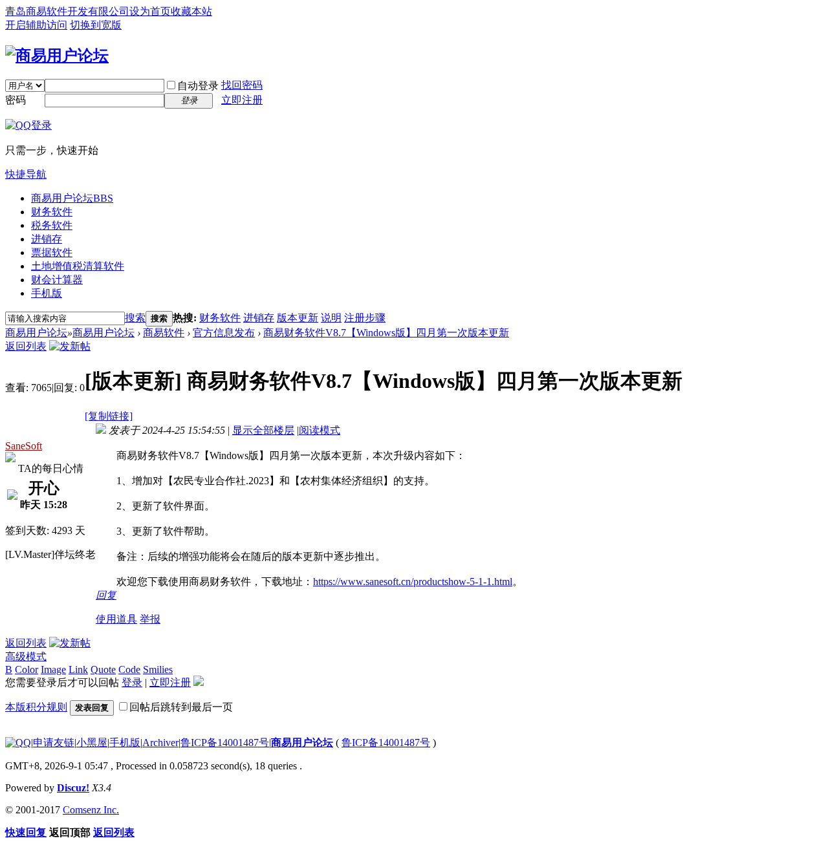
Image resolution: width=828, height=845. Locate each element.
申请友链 (53, 742)
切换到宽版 (96, 24)
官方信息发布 (224, 332)
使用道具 (116, 619)
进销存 (46, 238)
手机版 (46, 293)
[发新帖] (70, 346)
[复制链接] (109, 416)
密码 (15, 99)
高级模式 (26, 656)
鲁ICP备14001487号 (224, 742)
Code (129, 669)
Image (53, 669)
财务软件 (51, 211)
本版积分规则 (36, 706)
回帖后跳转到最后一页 (181, 706)
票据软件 (51, 252)
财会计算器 (57, 279)
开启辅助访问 (36, 24)
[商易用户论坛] (57, 55)
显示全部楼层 (263, 430)
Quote (103, 669)
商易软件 (163, 332)
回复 (106, 595)
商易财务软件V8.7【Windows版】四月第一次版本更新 (386, 332)
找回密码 (242, 85)
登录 (132, 682)
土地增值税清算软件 (77, 266)
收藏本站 (191, 11)
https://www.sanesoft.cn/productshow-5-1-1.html (412, 581)
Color (26, 669)
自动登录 (198, 85)
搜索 (135, 317)
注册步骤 (365, 317)
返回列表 (26, 346)
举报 (150, 619)
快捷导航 (26, 174)
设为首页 (150, 11)
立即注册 (242, 99)
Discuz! (73, 787)
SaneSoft (23, 445)
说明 (331, 317)
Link (78, 669)
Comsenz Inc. (91, 809)
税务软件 (51, 225)
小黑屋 (91, 742)
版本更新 (297, 317)
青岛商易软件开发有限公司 (67, 11)
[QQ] (18, 742)
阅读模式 (319, 430)
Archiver (160, 742)
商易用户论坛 (72, 198)
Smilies (158, 669)
